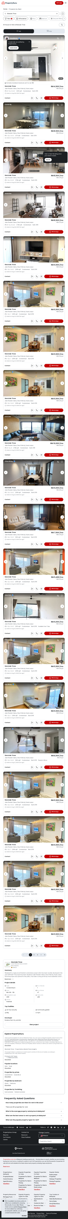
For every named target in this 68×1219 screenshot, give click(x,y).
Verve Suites (53, 1201)
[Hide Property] (58, 38)
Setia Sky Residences (55, 1199)
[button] (9, 979)
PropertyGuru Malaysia (7, 1173)
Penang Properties (54, 1181)
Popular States (54, 1172)
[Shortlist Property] (61, 38)
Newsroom (24, 1135)
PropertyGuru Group (9, 1132)
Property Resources (9, 1194)
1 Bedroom (13, 1083)
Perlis (6, 1066)
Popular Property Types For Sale (24, 1195)
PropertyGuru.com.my (9, 1159)
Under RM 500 (8, 1074)
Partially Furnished (20, 1092)
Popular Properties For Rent (40, 1173)
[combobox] (31, 14)
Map (50, 31)
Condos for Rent (38, 1203)
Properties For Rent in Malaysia (40, 1177)
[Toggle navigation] (65, 3)
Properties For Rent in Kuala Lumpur (40, 1186)
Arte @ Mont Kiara (54, 1203)
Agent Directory (7, 1181)
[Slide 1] (29, 126)
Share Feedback (25, 1137)
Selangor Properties (55, 1179)
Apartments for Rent (38, 1199)
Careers (5, 1139)
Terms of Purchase (51, 1213)
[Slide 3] (32, 126)
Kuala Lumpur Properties (53, 1175)
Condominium (23, 1039)
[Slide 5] (35, 126)
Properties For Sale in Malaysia (25, 1177)
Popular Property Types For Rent (39, 1195)
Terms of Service (30, 1213)
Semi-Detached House (40, 1039)
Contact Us (25, 1132)
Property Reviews (8, 1176)
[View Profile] (12, 38)
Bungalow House (52, 1039)
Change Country (44, 1132)
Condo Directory (8, 1179)
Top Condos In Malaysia (54, 1195)
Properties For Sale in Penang (25, 1182)
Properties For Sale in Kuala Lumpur (25, 1186)
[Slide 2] (31, 215)
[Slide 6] (36, 126)
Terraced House (14, 1039)
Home (5, 9)
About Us (5, 1135)
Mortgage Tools (7, 1197)
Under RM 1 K (17, 1074)
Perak (10, 1066)
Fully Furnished (9, 1092)
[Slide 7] (38, 215)
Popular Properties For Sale (25, 1173)
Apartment (31, 1039)
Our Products (7, 1137)
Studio (6, 1083)
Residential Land (9, 1040)
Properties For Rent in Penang (40, 1182)
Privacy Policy (22, 1207)
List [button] (20, 31)
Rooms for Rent (38, 1205)
